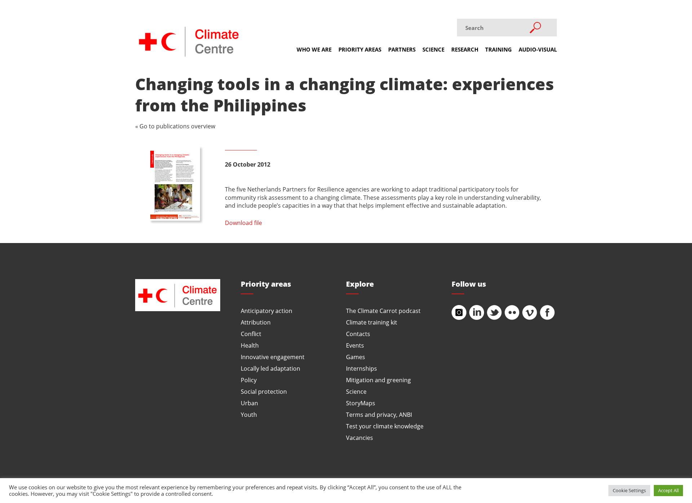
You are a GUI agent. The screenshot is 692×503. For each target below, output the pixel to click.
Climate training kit (371, 322)
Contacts (358, 333)
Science (433, 49)
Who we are (314, 49)
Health (250, 345)
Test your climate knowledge (384, 426)
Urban (249, 403)
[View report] (174, 183)
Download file (243, 222)
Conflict (251, 333)
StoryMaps (360, 403)
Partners (402, 49)
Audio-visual (538, 49)
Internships (361, 368)
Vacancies (359, 437)
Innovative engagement (273, 357)
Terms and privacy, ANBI (379, 414)
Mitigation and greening (378, 380)
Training (498, 49)
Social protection (264, 391)
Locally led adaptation (270, 368)
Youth (249, 414)
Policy (249, 380)
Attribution (256, 322)
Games (355, 357)
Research (464, 49)
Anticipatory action (266, 310)
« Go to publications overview (175, 126)
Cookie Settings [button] (629, 490)
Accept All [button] (668, 490)
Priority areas (359, 49)
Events (355, 345)
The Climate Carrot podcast (383, 310)
